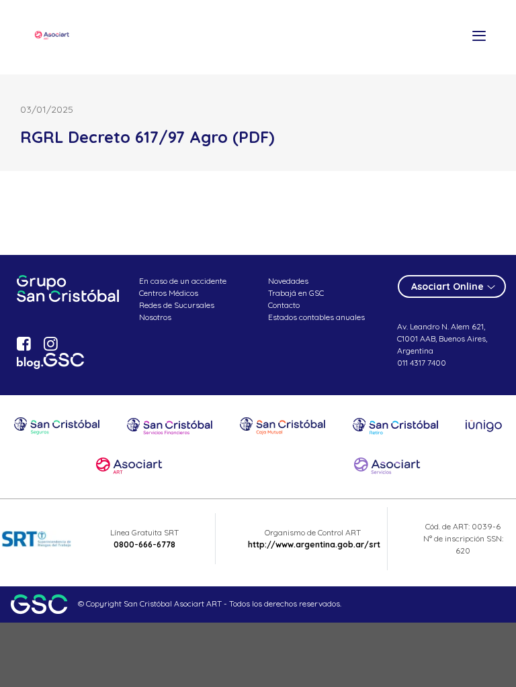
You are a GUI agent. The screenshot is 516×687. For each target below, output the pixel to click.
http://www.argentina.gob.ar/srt (314, 544)
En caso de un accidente (182, 281)
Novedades (288, 281)
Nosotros (155, 317)
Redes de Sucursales (176, 305)
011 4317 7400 (421, 363)
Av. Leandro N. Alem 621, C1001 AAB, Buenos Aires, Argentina (442, 338)
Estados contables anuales (316, 317)
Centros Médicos (168, 293)
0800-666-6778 (144, 544)
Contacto (284, 305)
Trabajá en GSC (296, 293)
